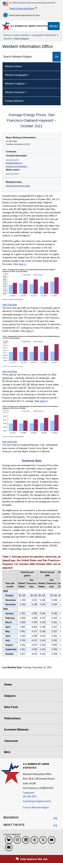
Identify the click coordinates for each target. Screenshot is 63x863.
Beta (7, 752)
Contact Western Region (36, 807)
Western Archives (15, 92)
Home (8, 684)
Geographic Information (44, 35)
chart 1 (21, 264)
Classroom (11, 741)
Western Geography (16, 74)
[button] (55, 818)
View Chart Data (9, 304)
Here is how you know (21, 8)
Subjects (10, 696)
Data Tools (11, 707)
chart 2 (29, 331)
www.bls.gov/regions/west (16, 166)
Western (8, 38)
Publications (12, 718)
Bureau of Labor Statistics (16, 35)
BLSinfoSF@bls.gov (14, 163)
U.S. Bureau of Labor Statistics (29, 25)
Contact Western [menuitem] (14, 100)
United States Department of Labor (24, 15)
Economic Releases (16, 729)
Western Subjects (15, 83)
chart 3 (43, 401)
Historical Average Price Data (18, 186)
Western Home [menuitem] (13, 66)
